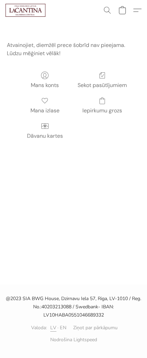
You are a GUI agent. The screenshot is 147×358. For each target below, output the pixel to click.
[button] (26, 10)
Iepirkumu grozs (102, 110)
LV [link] (53, 327)
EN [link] (63, 327)
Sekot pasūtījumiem (102, 85)
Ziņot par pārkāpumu (95, 327)
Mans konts (45, 85)
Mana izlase (44, 110)
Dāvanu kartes (45, 135)
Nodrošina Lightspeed (73, 339)
